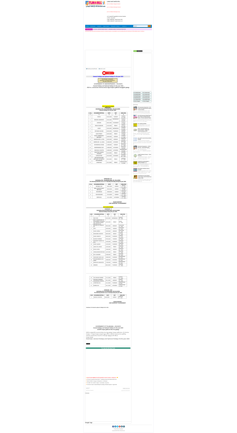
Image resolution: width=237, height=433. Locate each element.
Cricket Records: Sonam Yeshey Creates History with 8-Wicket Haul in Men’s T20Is (144, 176)
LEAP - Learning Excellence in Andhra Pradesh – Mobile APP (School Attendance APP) (143, 130)
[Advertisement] (118, 40)
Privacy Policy (116, 428)
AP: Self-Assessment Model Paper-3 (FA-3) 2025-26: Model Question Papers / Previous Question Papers (144, 116)
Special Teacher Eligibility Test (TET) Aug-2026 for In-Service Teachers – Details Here (101, 377)
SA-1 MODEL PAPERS (142, 123)
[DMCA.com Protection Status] (138, 50)
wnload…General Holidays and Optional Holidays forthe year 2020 (108, 339)
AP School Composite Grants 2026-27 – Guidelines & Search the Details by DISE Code (102, 379)
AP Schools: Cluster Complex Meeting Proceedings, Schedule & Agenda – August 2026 (102, 384)
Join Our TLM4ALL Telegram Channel (113, 3)
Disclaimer (121, 428)
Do (87, 339)
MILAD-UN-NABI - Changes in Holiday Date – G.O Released (104, 29)
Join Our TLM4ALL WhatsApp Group (113, 11)
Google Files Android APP (125, 390)
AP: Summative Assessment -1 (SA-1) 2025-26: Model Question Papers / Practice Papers (144, 108)
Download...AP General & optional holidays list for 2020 (97, 307)
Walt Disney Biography (90, 390)
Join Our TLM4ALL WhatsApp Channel (114, 7)
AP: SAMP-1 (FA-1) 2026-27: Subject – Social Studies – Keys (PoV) (98, 382)
